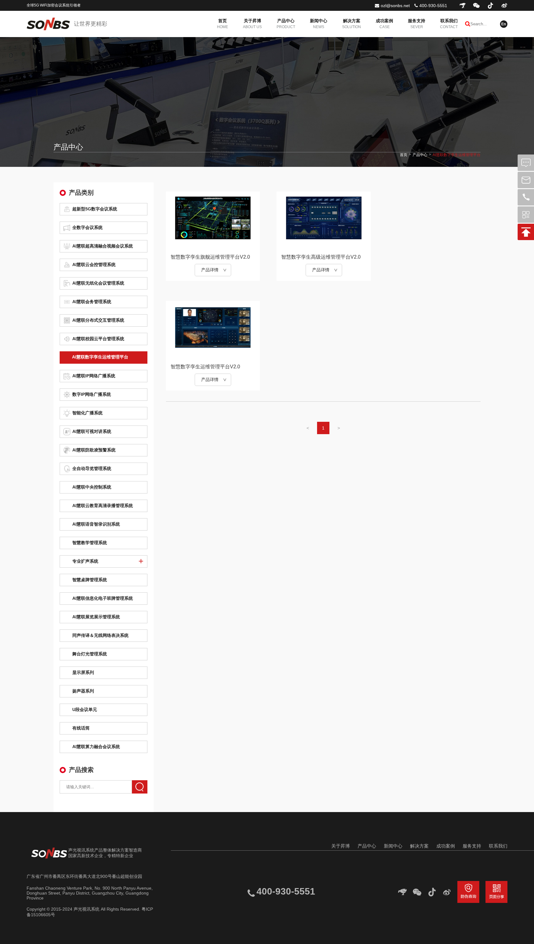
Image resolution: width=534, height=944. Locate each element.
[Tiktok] (490, 5)
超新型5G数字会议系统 (94, 208)
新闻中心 (393, 846)
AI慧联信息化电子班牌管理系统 (102, 598)
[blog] (504, 5)
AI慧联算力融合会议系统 (96, 746)
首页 (403, 155)
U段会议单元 (84, 709)
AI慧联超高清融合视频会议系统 (102, 245)
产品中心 (420, 155)
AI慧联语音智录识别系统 (96, 524)
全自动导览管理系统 (91, 468)
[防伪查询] (468, 892)
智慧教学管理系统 (89, 542)
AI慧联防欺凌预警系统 (94, 449)
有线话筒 (81, 728)
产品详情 (209, 269)
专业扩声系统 (85, 561)
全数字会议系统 (87, 227)
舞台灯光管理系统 (89, 653)
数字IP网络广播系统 (91, 394)
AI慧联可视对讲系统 (91, 431)
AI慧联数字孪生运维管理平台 (457, 155)
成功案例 (445, 846)
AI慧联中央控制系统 (91, 487)
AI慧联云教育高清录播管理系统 (102, 505)
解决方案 (419, 846)
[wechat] (476, 5)
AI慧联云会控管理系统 (94, 264)
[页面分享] (496, 892)
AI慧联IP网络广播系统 (93, 375)
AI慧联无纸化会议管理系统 (98, 283)
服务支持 (472, 846)
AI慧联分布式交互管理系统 (98, 320)
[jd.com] (463, 5)
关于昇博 (340, 846)
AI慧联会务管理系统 (91, 301)
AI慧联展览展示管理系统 (96, 616)
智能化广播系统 (87, 412)
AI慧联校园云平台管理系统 (98, 338)
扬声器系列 (83, 690)
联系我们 (498, 846)
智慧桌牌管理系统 (89, 579)
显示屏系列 (83, 672)
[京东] (402, 892)
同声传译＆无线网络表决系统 (100, 635)
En (503, 24)
